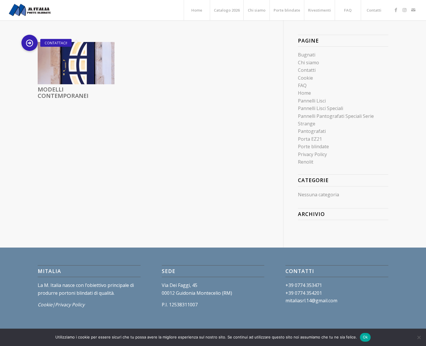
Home (304, 93)
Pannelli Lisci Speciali (320, 108)
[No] (419, 337)
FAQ (302, 85)
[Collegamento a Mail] (413, 10)
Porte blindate (313, 146)
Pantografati (312, 131)
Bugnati (306, 55)
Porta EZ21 (310, 139)
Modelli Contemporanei (63, 92)
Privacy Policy (312, 154)
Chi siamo (308, 62)
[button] (29, 43)
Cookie (305, 78)
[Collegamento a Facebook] (396, 10)
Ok (365, 337)
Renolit (305, 162)
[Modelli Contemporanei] (76, 82)
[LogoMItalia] (30, 10)
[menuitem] (197, 10)
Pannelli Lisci (312, 101)
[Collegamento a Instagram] (404, 10)
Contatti (307, 70)
